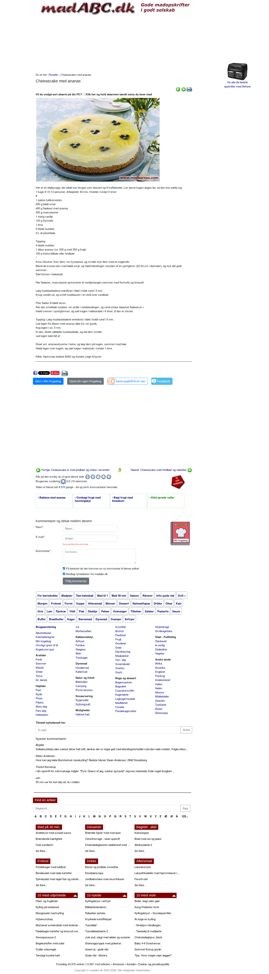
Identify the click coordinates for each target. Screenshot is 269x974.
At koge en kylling (145, 919)
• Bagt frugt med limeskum (122, 499)
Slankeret (161, 641)
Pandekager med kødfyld (51, 867)
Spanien (160, 700)
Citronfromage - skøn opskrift (102, 839)
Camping (81, 686)
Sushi (118, 672)
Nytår (39, 694)
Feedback (163, 381)
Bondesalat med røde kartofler (54, 873)
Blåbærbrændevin (95, 907)
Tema (39, 676)
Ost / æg (120, 660)
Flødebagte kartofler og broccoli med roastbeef (58, 931)
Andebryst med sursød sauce (53, 833)
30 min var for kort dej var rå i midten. (58, 782)
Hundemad (82, 667)
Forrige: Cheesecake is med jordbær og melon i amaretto (75, 470)
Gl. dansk (41, 680)
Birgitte (40, 745)
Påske (39, 702)
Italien (158, 688)
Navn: (40, 527)
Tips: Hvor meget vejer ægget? (152, 955)
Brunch (119, 631)
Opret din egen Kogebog (85, 381)
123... (185, 816)
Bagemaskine (123, 682)
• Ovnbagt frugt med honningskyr (88, 499)
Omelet (119, 707)
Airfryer (80, 641)
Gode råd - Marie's (96, 955)
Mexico (159, 692)
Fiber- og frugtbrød (46, 901)
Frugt (118, 639)
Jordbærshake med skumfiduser (104, 879)
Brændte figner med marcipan (103, 833)
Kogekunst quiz (45, 649)
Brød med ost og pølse (147, 839)
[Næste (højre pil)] (183, 89)
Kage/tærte (121, 694)
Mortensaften (83, 631)
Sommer (41, 663)
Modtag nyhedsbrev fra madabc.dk (87, 574)
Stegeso (80, 649)
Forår (39, 659)
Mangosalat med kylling (50, 913)
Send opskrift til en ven (130, 381)
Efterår (40, 667)
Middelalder (162, 696)
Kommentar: (44, 551)
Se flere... (41, 851)
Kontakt (131, 964)
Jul (77, 627)
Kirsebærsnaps (94, 873)
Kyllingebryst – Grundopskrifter (152, 913)
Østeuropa (161, 713)
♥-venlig (160, 645)
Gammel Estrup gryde (147, 949)
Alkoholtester (43, 633)
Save (56, 373)
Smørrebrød (122, 664)
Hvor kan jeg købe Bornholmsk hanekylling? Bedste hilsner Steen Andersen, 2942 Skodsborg (91, 760)
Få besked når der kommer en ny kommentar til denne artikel (102, 568)
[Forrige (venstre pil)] (178, 89)
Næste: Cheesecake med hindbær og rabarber (159, 470)
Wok (78, 653)
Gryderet (120, 643)
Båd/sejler (81, 682)
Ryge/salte (82, 700)
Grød (118, 647)
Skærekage (162, 627)
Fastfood (120, 635)
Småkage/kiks (163, 631)
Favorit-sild (140, 879)
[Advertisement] (114, 43)
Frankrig (160, 676)
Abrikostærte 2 (143, 845)
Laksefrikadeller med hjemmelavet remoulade (157, 873)
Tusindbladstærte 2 (96, 931)
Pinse (39, 698)
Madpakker (122, 656)
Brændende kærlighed (49, 839)
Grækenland (162, 680)
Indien (158, 684)
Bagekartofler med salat (50, 943)
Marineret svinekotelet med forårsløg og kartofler (58, 925)
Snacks (119, 668)
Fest (38, 690)
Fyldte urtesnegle (46, 949)
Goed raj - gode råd (96, 949)
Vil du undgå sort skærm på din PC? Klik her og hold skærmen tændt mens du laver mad (94, 94)
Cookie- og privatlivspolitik (153, 964)
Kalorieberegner (45, 637)
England (160, 671)
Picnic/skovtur (84, 690)
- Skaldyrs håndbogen (147, 925)
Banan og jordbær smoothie (101, 867)
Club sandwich (44, 845)
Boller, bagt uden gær (147, 901)
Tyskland (160, 704)
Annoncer (118, 964)
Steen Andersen (45, 756)
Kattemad (81, 671)
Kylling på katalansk (47, 907)
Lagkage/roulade (125, 699)
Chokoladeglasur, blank (148, 937)
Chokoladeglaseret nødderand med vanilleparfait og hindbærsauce (108, 845)
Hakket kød (82, 714)
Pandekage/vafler (125, 711)
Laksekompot (142, 867)
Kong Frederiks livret (146, 907)
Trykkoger (82, 657)
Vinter (39, 671)
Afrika (158, 663)
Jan (38, 778)
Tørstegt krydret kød (48, 955)
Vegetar (159, 653)
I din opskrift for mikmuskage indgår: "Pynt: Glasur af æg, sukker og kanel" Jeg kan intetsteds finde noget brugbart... (105, 771)
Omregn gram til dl (47, 645)
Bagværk (120, 686)
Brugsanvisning (46, 627)
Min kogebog (43, 641)
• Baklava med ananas (52, 497)
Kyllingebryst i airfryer (98, 901)
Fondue (80, 645)
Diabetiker (161, 649)
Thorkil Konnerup (46, 767)
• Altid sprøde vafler (161, 497)
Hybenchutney (44, 919)
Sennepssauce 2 (46, 937)
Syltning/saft (83, 704)
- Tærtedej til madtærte (147, 931)
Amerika (160, 667)
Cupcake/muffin (124, 690)
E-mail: (40, 537)
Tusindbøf (91, 925)
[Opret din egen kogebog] (180, 533)
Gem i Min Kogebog (48, 381)
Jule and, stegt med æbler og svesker (107, 937)
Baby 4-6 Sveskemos (147, 943)
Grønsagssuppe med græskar (103, 943)
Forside (52, 74)
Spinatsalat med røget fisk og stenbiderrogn (58, 879)
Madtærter (121, 703)
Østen (158, 709)
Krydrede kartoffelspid (98, 919)
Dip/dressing (122, 651)
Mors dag (41, 706)
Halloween (42, 714)
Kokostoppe (141, 833)
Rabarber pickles (95, 913)
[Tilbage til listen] (119, 470)
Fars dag (41, 710)
